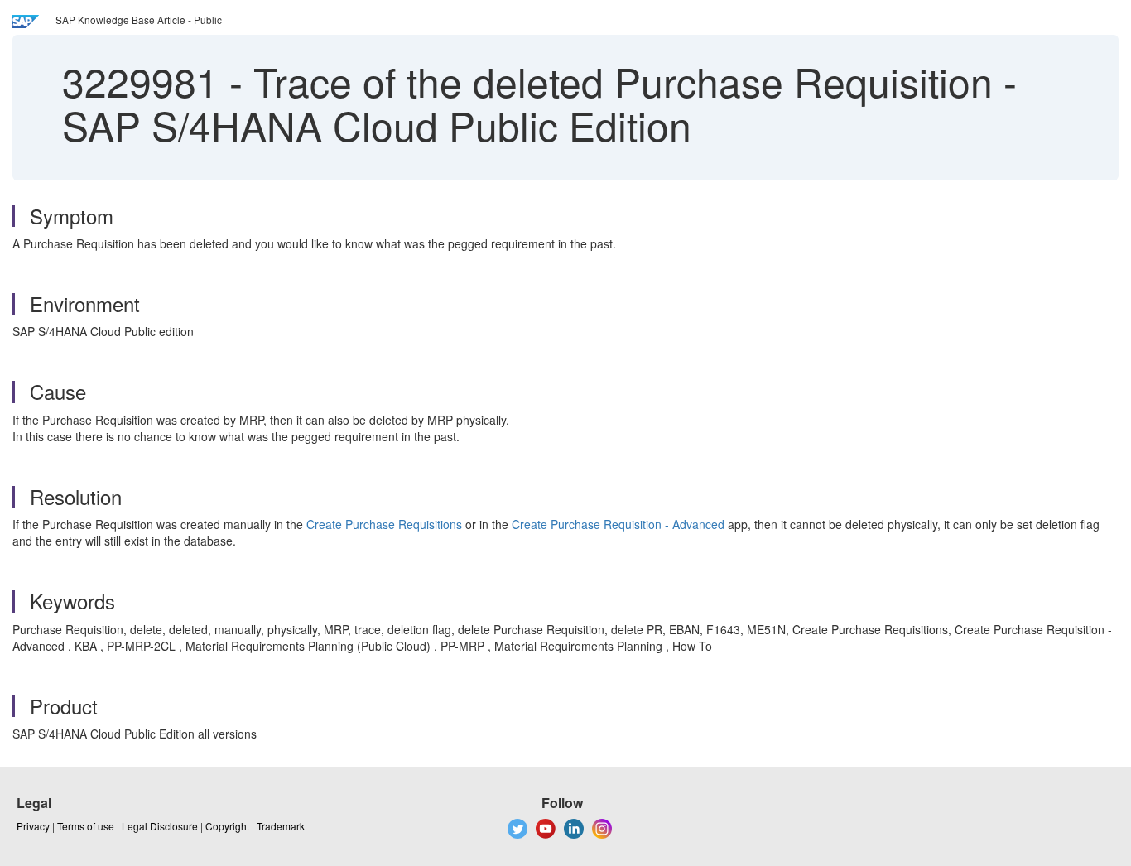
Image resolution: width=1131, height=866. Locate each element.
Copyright (227, 826)
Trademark (281, 826)
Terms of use (85, 826)
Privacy (33, 826)
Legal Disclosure (160, 826)
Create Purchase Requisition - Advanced (618, 524)
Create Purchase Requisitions (384, 524)
